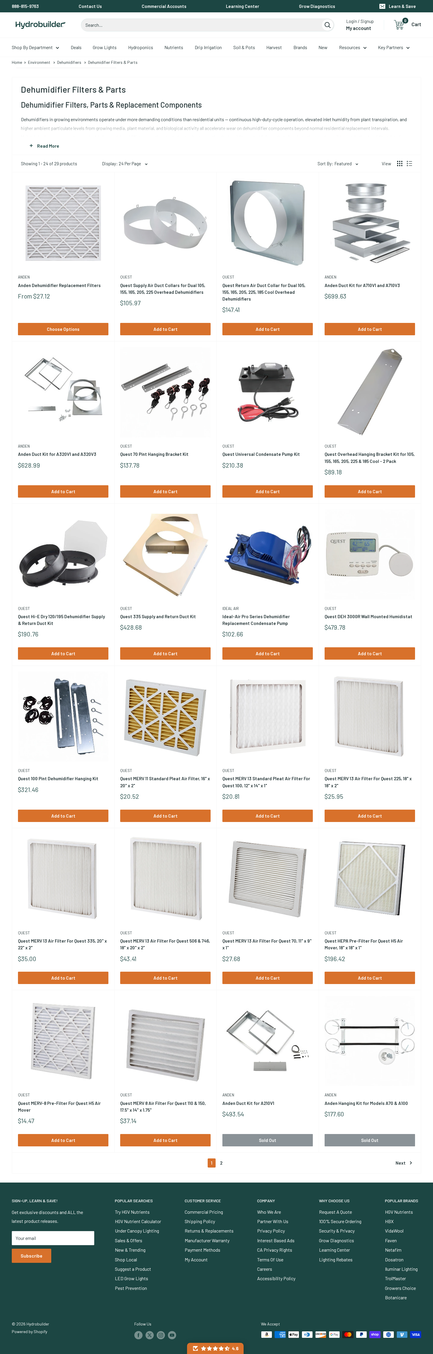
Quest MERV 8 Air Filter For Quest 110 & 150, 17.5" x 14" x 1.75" (163, 1106)
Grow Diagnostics (317, 6)
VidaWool (394, 1230)
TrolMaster (395, 1278)
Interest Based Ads (276, 1240)
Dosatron (394, 1259)
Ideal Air (230, 608)
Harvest (274, 47)
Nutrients (173, 47)
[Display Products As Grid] (399, 163)
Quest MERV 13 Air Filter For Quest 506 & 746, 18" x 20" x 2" (165, 944)
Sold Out (267, 1140)
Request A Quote (335, 1212)
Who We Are (269, 1212)
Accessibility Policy (276, 1278)
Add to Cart (165, 329)
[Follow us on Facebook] (138, 1335)
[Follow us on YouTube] (172, 1335)
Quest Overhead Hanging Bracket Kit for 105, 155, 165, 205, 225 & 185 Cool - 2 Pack (370, 457)
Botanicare (396, 1297)
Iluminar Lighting (401, 1269)
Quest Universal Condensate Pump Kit (261, 454)
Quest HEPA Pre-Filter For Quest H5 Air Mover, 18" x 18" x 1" (364, 944)
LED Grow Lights (131, 1278)
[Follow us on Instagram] (161, 1335)
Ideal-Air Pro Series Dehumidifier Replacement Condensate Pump (256, 620)
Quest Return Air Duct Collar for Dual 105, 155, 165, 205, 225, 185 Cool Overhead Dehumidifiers (263, 292)
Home (17, 62)
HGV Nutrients (399, 1212)
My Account (196, 1259)
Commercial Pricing (204, 1212)
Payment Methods (202, 1250)
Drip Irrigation (208, 47)
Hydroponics (140, 47)
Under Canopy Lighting (137, 1230)
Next (401, 1162)
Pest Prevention (131, 1288)
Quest (126, 277)
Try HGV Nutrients (132, 1212)
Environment (39, 62)
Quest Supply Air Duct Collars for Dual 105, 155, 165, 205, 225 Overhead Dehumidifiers (162, 289)
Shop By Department (32, 47)
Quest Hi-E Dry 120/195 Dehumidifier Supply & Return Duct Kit (61, 620)
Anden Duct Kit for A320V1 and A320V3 (57, 454)
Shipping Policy (200, 1221)
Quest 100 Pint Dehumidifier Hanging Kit (58, 778)
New (323, 47)
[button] (215, 1348)
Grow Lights (105, 47)
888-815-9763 (25, 6)
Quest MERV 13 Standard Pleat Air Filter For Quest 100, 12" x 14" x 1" (266, 782)
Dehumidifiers (69, 62)
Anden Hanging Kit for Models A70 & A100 (366, 1103)
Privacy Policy (271, 1230)
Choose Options (63, 329)
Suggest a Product (133, 1269)
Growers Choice (400, 1288)
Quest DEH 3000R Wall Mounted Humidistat (368, 616)
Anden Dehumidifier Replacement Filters (59, 285)
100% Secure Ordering (340, 1221)
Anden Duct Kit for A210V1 (248, 1103)
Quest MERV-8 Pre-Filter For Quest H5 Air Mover (59, 1106)
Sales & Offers (128, 1240)
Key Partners (390, 47)
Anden (24, 277)
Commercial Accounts (164, 6)
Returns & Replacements (209, 1230)
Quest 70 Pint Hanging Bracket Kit (154, 454)
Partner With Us (272, 1221)
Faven (391, 1240)
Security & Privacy (337, 1230)
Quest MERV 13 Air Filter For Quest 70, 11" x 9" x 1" (267, 944)
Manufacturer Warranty (207, 1240)
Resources (349, 47)
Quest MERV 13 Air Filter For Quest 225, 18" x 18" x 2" (368, 782)
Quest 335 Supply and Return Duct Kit (158, 616)
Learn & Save (402, 6)
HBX (389, 1221)
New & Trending (130, 1250)
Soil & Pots (244, 47)
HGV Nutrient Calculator (138, 1221)
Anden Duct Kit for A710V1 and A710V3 (362, 285)
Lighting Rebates (336, 1259)
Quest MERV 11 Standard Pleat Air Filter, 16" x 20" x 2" (165, 782)
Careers (264, 1269)
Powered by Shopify (29, 1331)
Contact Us (90, 6)
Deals (76, 47)
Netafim (393, 1250)
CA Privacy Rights (274, 1250)
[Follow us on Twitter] (150, 1335)
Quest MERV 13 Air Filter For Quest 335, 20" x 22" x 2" (62, 944)
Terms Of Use (270, 1259)
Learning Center (242, 6)
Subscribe (31, 1255)
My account (358, 28)
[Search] (327, 25)
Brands (300, 47)
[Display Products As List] (409, 163)
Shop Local (126, 1259)
